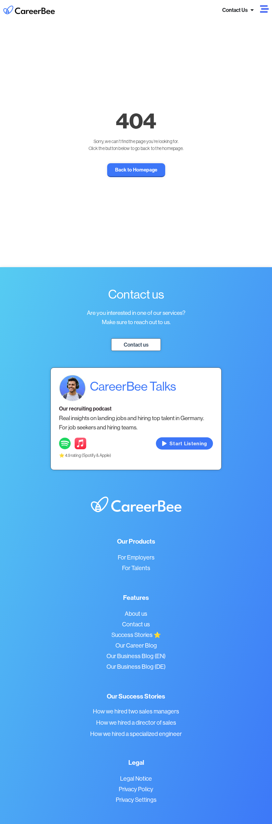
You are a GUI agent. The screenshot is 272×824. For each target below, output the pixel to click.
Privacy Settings (136, 799)
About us (136, 613)
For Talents (136, 568)
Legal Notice (136, 778)
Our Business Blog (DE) (136, 666)
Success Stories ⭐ (136, 635)
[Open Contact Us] (252, 10)
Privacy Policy (136, 789)
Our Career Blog (136, 645)
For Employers (136, 557)
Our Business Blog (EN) (136, 656)
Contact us (136, 624)
